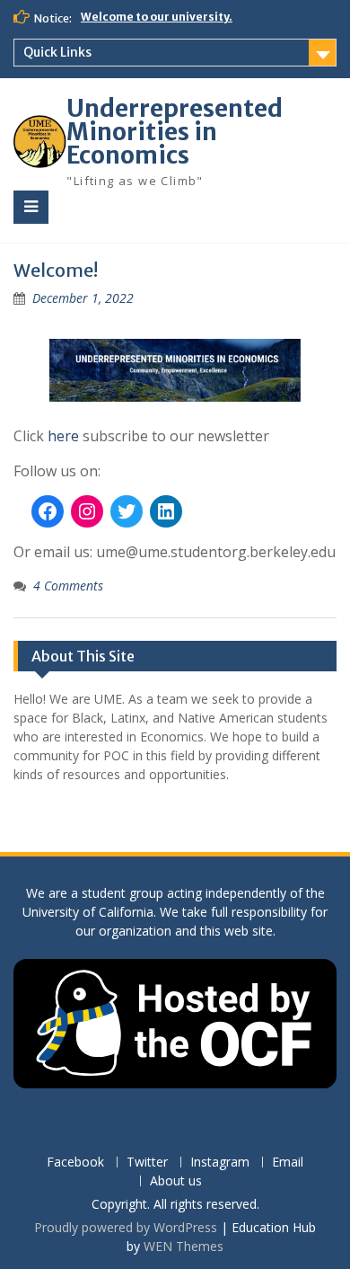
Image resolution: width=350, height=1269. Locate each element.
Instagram (219, 1162)
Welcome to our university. (156, 16)
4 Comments (68, 585)
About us (176, 1181)
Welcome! (55, 270)
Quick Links (57, 52)
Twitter (147, 1162)
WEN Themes (183, 1246)
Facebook (75, 1162)
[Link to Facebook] (47, 511)
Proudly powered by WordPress (125, 1227)
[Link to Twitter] (126, 511)
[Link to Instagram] (87, 511)
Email (287, 1162)
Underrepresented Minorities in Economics (174, 131)
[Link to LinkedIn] (166, 511)
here (63, 436)
